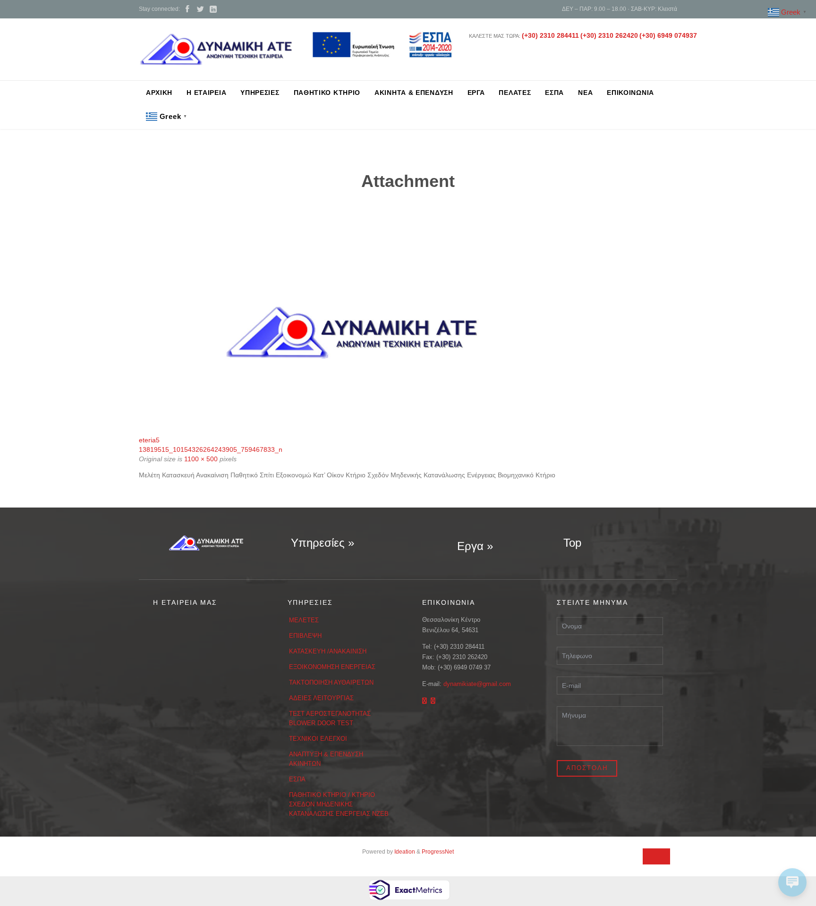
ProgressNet (438, 851)
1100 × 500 (201, 459)
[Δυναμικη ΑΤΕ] (215, 49)
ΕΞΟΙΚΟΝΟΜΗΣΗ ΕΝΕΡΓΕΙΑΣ (332, 666)
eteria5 (149, 440)
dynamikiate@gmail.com (477, 683)
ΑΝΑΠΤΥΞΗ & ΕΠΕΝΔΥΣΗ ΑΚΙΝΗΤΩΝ (326, 759)
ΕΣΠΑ (297, 779)
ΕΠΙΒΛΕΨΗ (305, 635)
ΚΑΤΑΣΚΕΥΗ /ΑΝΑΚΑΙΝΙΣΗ (327, 651)
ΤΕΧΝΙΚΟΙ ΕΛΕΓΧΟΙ (318, 738)
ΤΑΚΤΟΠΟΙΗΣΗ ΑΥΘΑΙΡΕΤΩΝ (331, 682)
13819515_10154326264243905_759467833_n (210, 449)
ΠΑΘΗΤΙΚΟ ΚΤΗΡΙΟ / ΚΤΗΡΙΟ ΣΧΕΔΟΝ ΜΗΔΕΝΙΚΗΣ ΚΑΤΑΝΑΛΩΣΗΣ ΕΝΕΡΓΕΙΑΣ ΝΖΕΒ (339, 804)
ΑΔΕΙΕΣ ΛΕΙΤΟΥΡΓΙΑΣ (321, 698)
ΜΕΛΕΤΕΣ (304, 620)
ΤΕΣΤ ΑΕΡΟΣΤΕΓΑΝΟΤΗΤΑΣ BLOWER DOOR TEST (330, 718)
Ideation (404, 851)
